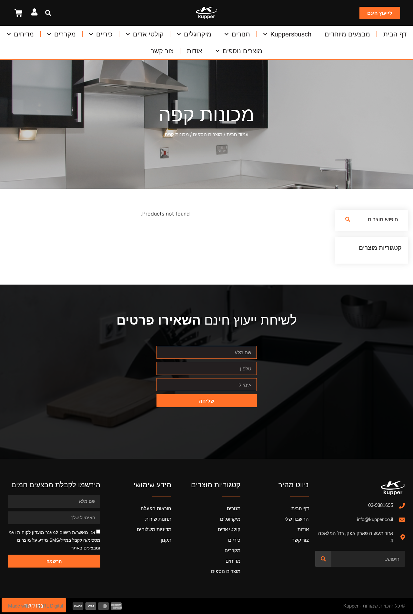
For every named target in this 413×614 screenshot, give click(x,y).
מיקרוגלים (197, 34)
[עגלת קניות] (18, 13)
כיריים (104, 34)
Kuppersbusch (290, 34)
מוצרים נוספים (242, 51)
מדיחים (24, 34)
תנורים (241, 34)
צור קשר (162, 51)
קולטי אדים (148, 34)
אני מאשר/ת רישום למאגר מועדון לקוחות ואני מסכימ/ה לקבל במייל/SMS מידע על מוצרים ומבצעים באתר (54, 540)
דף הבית (395, 34)
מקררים (65, 34)
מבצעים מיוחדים (347, 34)
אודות (194, 51)
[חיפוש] (323, 559)
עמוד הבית (237, 134)
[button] (48, 13)
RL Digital (53, 606)
